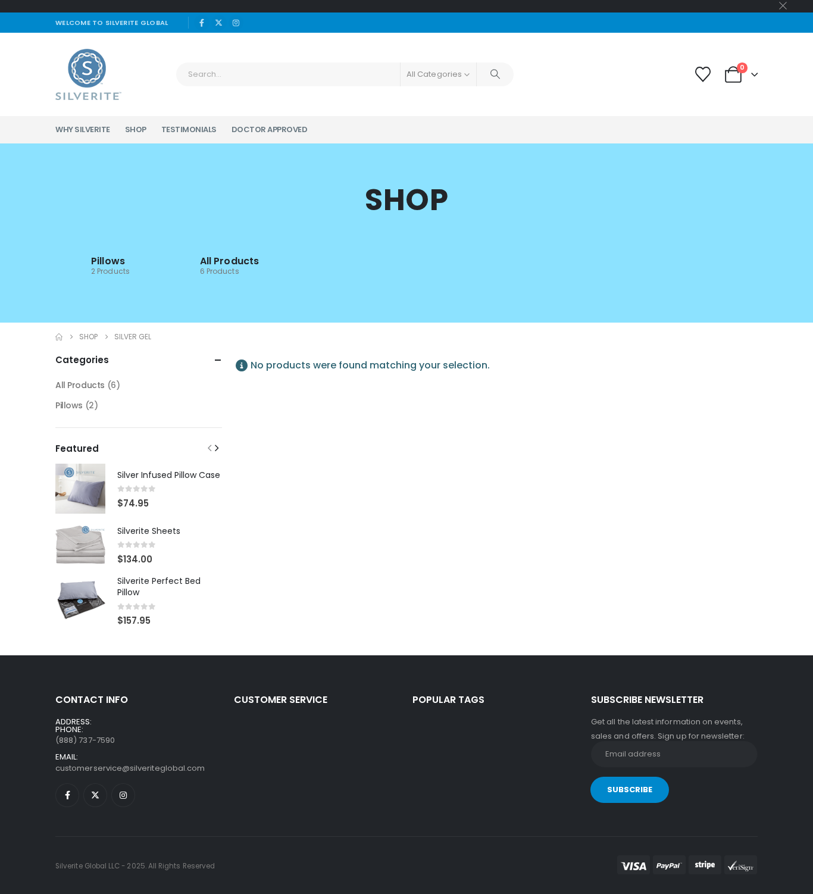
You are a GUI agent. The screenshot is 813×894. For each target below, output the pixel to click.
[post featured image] (80, 489)
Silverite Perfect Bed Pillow (159, 587)
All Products (229, 261)
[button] (209, 448)
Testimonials (189, 129)
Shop (135, 129)
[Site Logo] (88, 74)
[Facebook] (201, 22)
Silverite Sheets (148, 531)
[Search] (495, 74)
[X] (219, 22)
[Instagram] (236, 22)
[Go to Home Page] (58, 337)
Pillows (108, 261)
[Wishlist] (702, 74)
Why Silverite (82, 129)
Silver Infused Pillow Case (168, 475)
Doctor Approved (270, 129)
